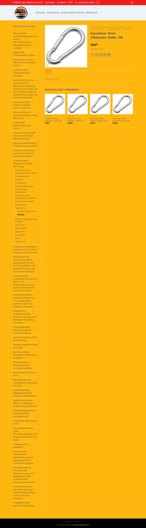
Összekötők (20, 235)
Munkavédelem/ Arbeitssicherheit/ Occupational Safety (22, 365)
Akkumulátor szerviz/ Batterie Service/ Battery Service (24, 63)
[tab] (48, 73)
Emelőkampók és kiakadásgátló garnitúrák (25, 196)
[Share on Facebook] (93, 55)
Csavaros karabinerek (26, 211)
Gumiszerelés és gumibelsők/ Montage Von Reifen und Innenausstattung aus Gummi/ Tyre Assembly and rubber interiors (25, 283)
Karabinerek (20, 208)
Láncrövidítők (21, 228)
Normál (20, 215)
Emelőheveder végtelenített (21, 191)
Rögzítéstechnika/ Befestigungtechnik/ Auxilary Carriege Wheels (24, 393)
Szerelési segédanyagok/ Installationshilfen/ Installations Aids (24, 414)
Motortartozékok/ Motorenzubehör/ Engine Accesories (24, 355)
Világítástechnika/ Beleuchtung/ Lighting (23, 504)
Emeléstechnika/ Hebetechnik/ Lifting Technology (22, 164)
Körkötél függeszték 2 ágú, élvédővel (26, 220)
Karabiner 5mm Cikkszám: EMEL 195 (53, 120)
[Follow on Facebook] (97, 2)
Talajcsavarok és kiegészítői (20, 445)
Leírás (48, 73)
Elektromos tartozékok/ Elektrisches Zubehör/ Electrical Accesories (24, 153)
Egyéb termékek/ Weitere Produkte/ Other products (25, 144)
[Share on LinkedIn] (109, 55)
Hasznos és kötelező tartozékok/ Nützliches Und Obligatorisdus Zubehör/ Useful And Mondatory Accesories (23, 301)
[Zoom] (48, 64)
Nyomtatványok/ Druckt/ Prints (24, 374)
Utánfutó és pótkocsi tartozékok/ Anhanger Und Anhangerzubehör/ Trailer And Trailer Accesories (24, 492)
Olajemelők (20, 232)
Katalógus (53, 13)
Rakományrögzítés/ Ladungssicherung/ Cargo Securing (25, 383)
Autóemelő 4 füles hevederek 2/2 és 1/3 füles (25, 171)
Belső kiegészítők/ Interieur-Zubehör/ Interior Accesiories (22, 105)
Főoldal (41, 13)
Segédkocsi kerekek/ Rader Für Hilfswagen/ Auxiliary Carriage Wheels (24, 403)
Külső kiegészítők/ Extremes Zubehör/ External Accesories (22, 330)
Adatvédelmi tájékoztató (72, 521)
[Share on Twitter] (97, 55)
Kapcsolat (92, 13)
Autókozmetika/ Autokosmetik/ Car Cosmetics (21, 73)
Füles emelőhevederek (24, 201)
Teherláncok (20, 242)
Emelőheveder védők (24, 186)
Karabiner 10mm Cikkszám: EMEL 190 (98, 120)
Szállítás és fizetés (72, 13)
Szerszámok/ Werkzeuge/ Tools (25, 422)
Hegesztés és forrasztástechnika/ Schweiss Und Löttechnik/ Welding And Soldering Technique (25, 317)
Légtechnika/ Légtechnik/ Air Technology (24, 338)
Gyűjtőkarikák (21, 205)
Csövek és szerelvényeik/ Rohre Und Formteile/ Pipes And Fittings (24, 136)
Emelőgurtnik (21, 183)
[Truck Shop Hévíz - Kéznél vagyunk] (22, 12)
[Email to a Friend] (101, 55)
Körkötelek (20, 225)
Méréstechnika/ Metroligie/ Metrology (25, 346)
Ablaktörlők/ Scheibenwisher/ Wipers (24, 53)
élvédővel (19, 180)
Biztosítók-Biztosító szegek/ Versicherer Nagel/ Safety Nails (25, 115)
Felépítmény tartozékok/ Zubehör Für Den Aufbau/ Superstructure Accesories (25, 250)
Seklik (17, 238)
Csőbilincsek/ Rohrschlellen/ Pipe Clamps (22, 126)
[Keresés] (132, 2)
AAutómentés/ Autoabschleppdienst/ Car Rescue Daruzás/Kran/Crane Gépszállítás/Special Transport (25, 40)
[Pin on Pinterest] (105, 55)
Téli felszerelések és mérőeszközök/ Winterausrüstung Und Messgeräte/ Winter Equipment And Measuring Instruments (24, 475)
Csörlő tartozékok (22, 176)
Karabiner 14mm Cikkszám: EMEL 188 (121, 120)
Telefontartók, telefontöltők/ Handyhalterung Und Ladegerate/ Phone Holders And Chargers (23, 457)
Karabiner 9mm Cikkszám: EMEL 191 (75, 120)
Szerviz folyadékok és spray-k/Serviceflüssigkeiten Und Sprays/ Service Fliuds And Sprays (25, 434)
